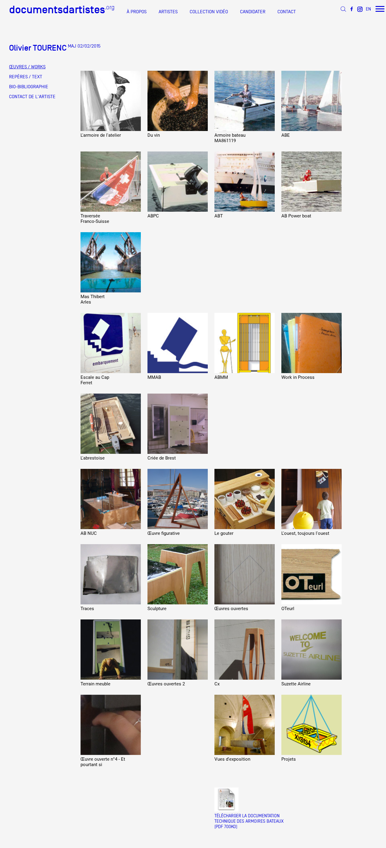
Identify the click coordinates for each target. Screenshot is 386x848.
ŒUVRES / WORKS (27, 67)
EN (368, 8)
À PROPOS (137, 11)
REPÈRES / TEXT (25, 77)
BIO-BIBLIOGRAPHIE (28, 86)
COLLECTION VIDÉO (209, 11)
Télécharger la (230, 815)
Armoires (255, 821)
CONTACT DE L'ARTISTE (32, 96)
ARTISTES (168, 11)
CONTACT (286, 11)
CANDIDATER (252, 11)
